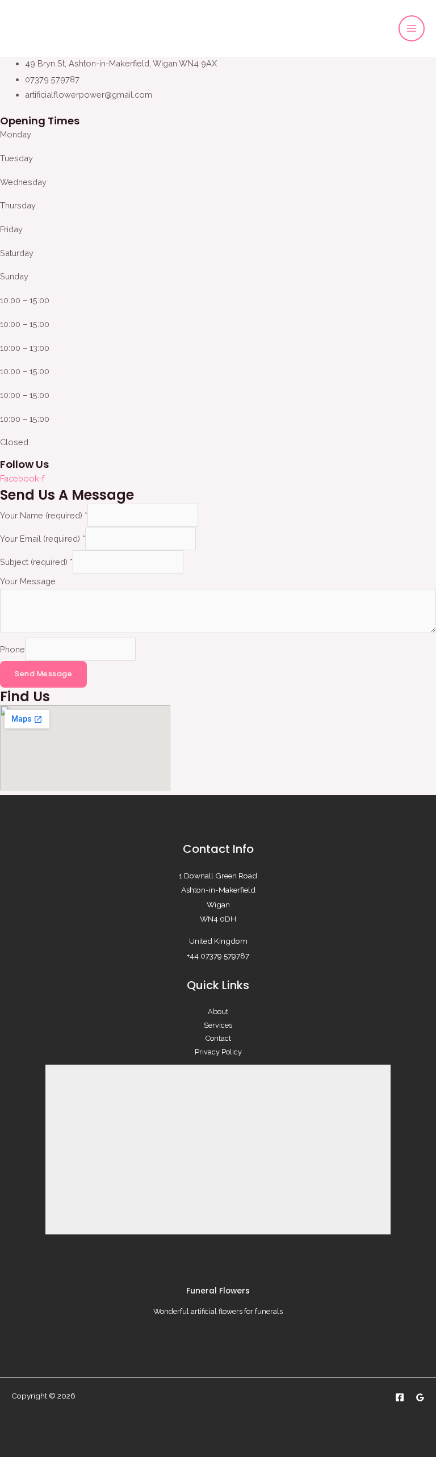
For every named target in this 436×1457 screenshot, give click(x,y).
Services (218, 1025)
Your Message (28, 581)
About (218, 1011)
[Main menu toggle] (412, 28)
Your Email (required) (42, 538)
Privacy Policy (218, 1052)
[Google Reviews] (420, 1397)
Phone (12, 649)
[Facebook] (399, 1397)
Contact (218, 1038)
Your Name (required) (43, 515)
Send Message (43, 674)
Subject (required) (36, 562)
